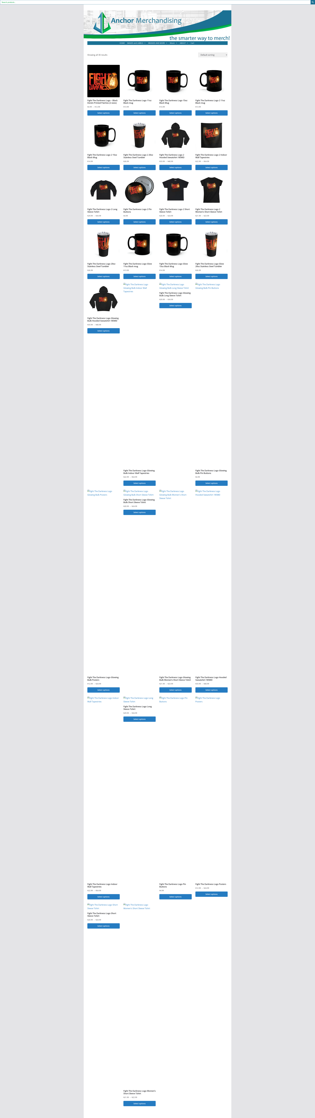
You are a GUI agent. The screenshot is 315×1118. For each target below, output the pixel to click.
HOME (122, 43)
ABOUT (183, 43)
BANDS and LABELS (135, 43)
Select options (103, 113)
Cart (192, 43)
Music (172, 43)
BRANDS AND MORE (156, 43)
